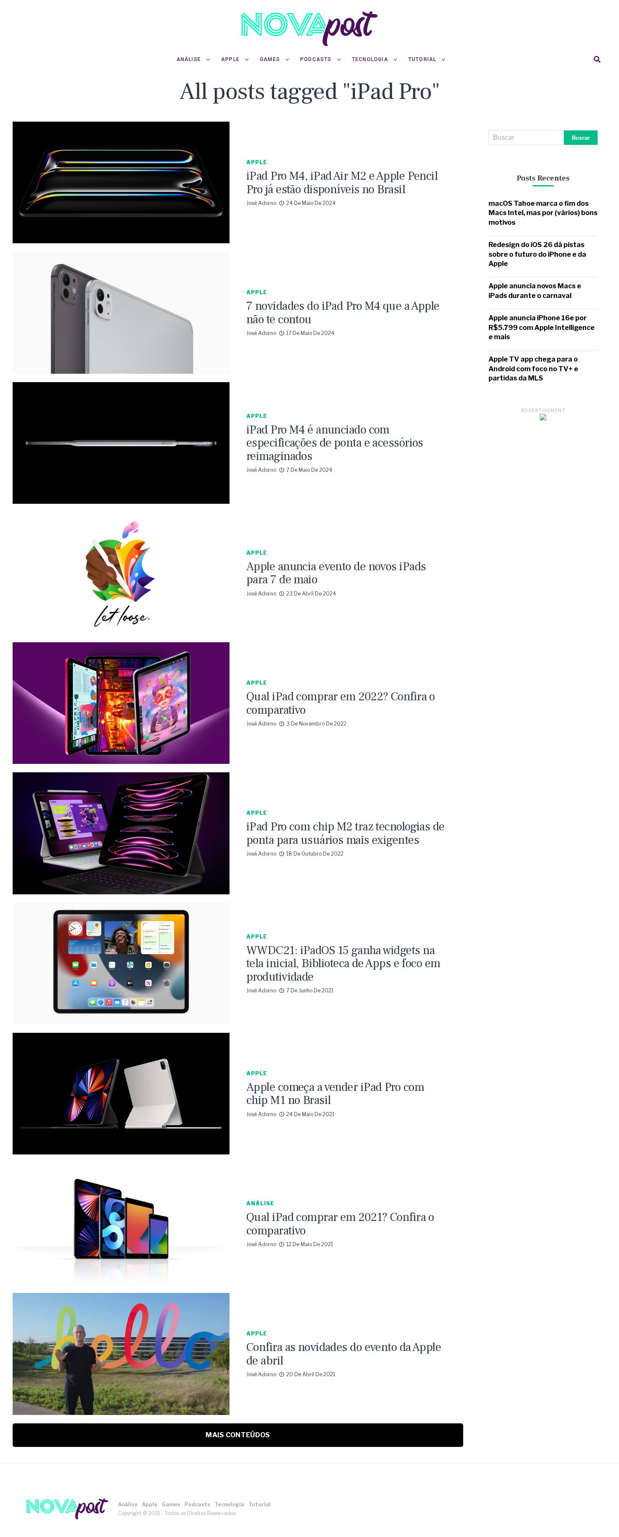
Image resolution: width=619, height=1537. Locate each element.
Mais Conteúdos (237, 1435)
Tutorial (422, 59)
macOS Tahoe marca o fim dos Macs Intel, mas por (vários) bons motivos (543, 212)
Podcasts (316, 59)
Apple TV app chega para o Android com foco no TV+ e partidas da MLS (533, 368)
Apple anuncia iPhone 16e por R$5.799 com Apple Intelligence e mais (541, 327)
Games (270, 59)
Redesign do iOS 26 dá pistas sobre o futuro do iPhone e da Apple (537, 254)
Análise (188, 59)
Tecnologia (370, 59)
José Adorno (261, 203)
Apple (230, 59)
